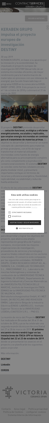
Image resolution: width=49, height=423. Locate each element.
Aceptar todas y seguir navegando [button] (24, 222)
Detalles (34, 207)
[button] (24, 211)
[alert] (24, 211)
